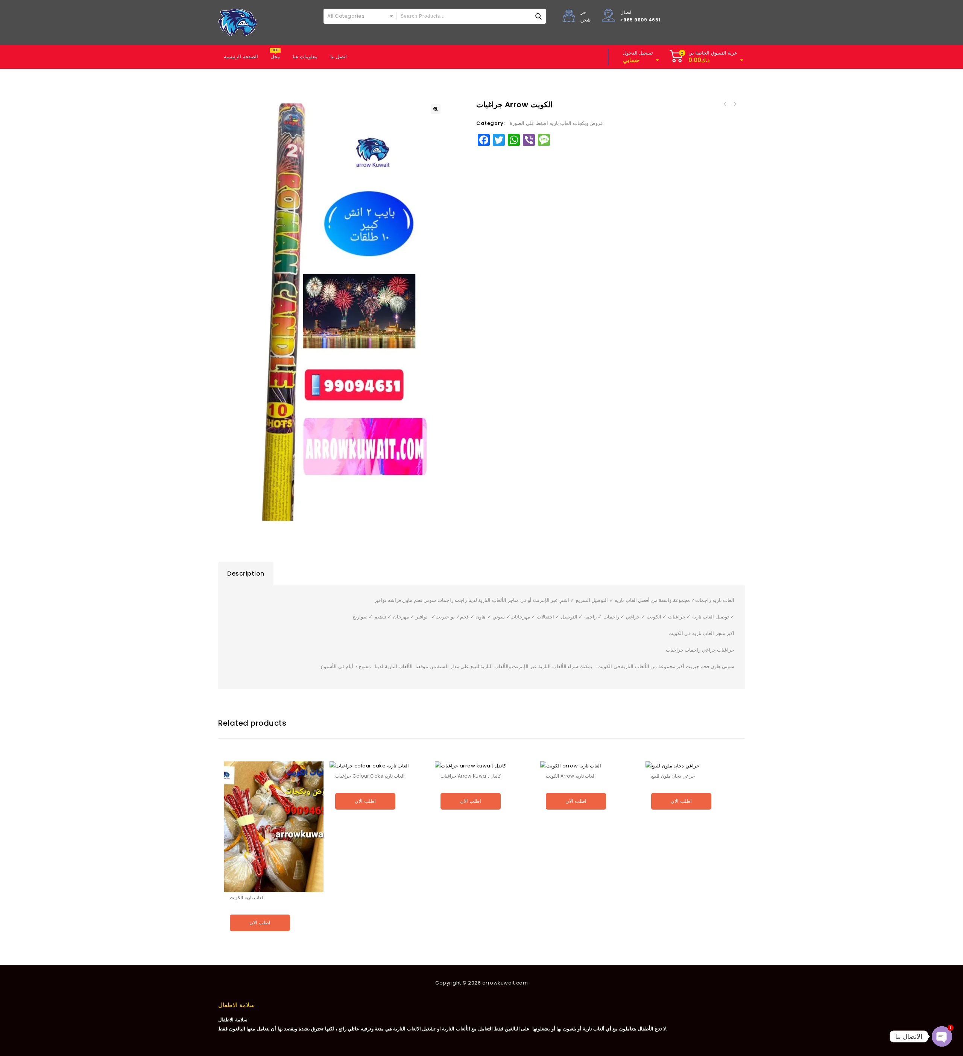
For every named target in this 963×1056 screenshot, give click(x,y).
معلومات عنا (305, 56)
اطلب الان (259, 922)
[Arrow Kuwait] (237, 22)
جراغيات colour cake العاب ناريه (725, 104)
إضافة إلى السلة (274, 941)
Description (245, 573)
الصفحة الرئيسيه (241, 56)
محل (275, 56)
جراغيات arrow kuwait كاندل (735, 104)
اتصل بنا (338, 56)
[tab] (245, 574)
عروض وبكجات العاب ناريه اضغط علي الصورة (556, 123)
